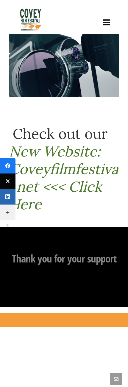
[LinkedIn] (7, 197)
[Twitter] (7, 181)
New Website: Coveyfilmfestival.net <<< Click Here (63, 177)
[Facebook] (7, 165)
